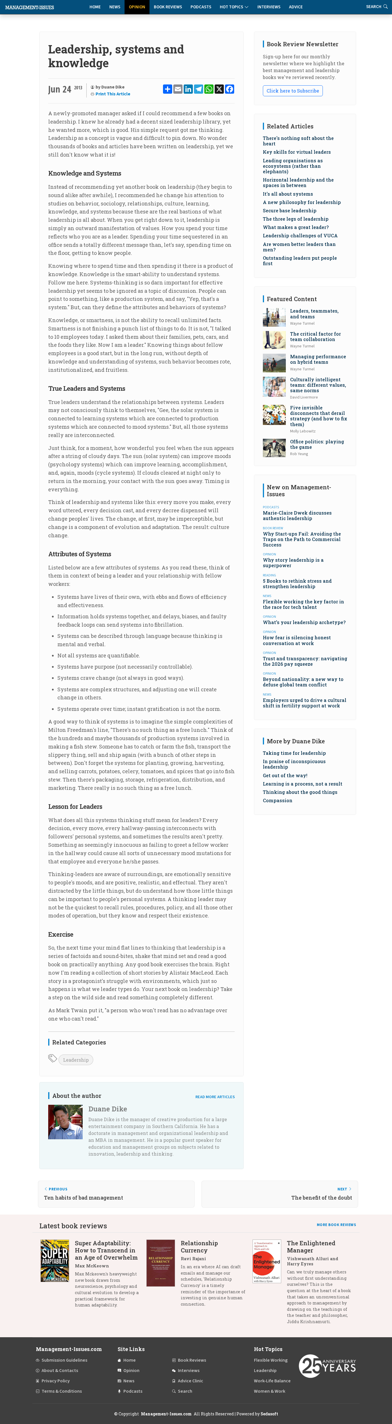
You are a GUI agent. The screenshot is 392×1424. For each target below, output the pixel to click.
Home (95, 7)
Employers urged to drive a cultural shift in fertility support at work (304, 703)
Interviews (268, 7)
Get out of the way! (285, 775)
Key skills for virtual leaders (297, 152)
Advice (296, 7)
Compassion (277, 800)
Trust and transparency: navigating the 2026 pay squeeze (305, 661)
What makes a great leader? (296, 227)
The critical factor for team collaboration (315, 336)
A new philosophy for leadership (302, 202)
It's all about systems (288, 194)
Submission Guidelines (64, 1360)
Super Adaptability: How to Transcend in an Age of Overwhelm (106, 1250)
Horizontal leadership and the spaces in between (298, 182)
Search (185, 1391)
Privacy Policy (56, 1381)
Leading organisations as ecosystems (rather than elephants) (293, 165)
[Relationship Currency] (163, 1276)
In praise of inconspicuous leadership (294, 764)
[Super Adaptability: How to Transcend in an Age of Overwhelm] (57, 1276)
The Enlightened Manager (311, 1246)
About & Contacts (60, 1370)
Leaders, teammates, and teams (314, 313)
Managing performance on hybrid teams (318, 359)
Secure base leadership (290, 210)
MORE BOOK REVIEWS (336, 1224)
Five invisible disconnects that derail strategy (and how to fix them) (318, 416)
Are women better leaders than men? (299, 247)
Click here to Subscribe (293, 91)
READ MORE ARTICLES (215, 1097)
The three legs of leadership (296, 219)
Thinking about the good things (300, 792)
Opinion (137, 7)
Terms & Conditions (62, 1391)
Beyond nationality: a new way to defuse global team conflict (303, 682)
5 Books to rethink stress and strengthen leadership (297, 583)
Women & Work (269, 1391)
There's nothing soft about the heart (298, 141)
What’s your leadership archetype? (304, 622)
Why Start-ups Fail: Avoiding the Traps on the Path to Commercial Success (302, 539)
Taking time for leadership (294, 753)
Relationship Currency (199, 1246)
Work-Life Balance (272, 1381)
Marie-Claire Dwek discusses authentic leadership (297, 515)
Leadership (76, 1060)
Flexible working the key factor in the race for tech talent (303, 604)
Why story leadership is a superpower (293, 562)
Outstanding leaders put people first (300, 260)
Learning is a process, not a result (302, 784)
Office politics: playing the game (317, 444)
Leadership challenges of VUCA (300, 235)
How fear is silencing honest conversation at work (297, 640)
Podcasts (201, 7)
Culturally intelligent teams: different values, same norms (318, 384)
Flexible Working (271, 1360)
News (114, 7)
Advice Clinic (190, 1381)
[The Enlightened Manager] (270, 1284)
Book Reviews (168, 7)
